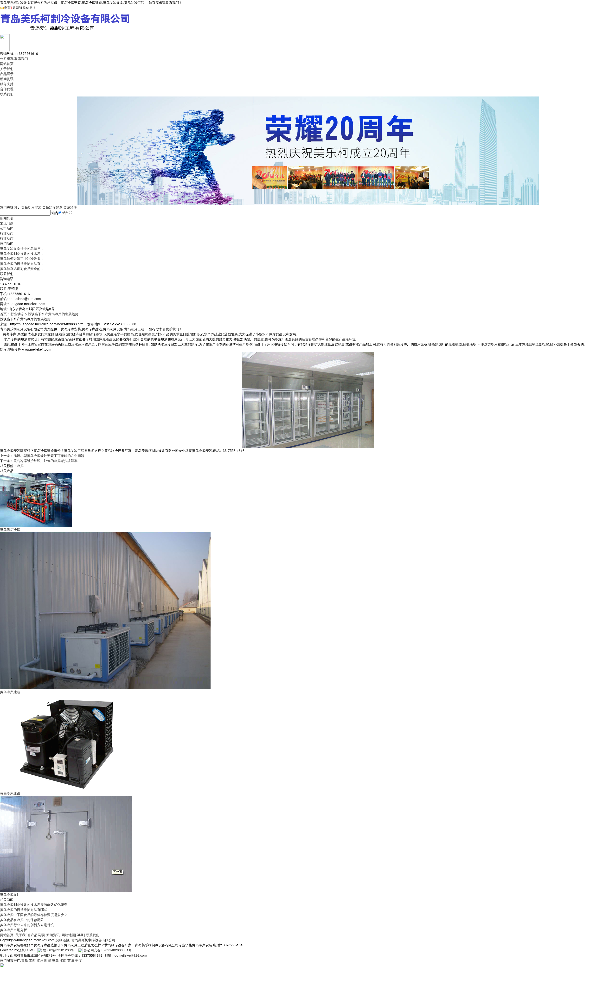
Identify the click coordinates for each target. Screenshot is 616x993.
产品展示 (6, 73)
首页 (3, 313)
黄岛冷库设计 (10, 894)
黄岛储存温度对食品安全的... (21, 268)
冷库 (20, 465)
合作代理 (6, 88)
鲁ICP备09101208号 (58, 950)
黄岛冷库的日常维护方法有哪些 (23, 909)
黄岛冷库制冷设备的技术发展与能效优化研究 (33, 904)
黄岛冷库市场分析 (13, 929)
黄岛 (55, 960)
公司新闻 (6, 228)
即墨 (47, 960)
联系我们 (21, 58)
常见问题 (6, 223)
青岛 (24, 960)
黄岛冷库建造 (52, 207)
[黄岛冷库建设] (66, 742)
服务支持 (6, 83)
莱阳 (70, 960)
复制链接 (62, 939)
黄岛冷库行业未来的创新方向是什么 (27, 924)
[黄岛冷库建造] (105, 610)
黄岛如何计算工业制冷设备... (21, 258)
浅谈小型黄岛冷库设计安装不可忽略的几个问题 (48, 455)
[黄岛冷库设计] (66, 843)
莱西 (32, 960)
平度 (78, 960)
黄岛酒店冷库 (10, 529)
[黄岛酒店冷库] (36, 499)
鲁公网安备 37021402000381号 (108, 950)
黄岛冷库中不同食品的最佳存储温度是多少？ (33, 914)
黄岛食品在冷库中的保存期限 (22, 919)
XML (80, 934)
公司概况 (6, 58)
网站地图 (68, 934)
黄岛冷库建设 (10, 793)
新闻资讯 (6, 78)
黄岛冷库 (70, 207)
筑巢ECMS (26, 950)
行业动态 (6, 233)
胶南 (63, 960)
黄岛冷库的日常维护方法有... (21, 263)
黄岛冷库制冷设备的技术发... (21, 253)
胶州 (40, 960)
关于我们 (6, 68)
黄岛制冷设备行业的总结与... (21, 248)
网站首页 (6, 63)
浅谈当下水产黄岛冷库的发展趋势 (53, 313)
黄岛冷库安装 (31, 207)
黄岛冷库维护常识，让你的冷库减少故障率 (45, 460)
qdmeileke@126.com (25, 298)
